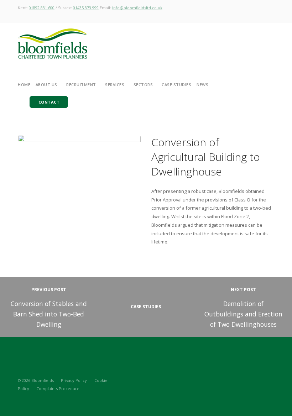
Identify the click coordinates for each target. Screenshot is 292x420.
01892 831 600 (41, 7)
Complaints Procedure (57, 388)
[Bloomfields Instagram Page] (247, 380)
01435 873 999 (86, 7)
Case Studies (176, 84)
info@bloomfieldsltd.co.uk (137, 7)
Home (24, 84)
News (202, 84)
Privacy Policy (74, 380)
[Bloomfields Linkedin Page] (260, 380)
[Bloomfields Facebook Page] (272, 380)
